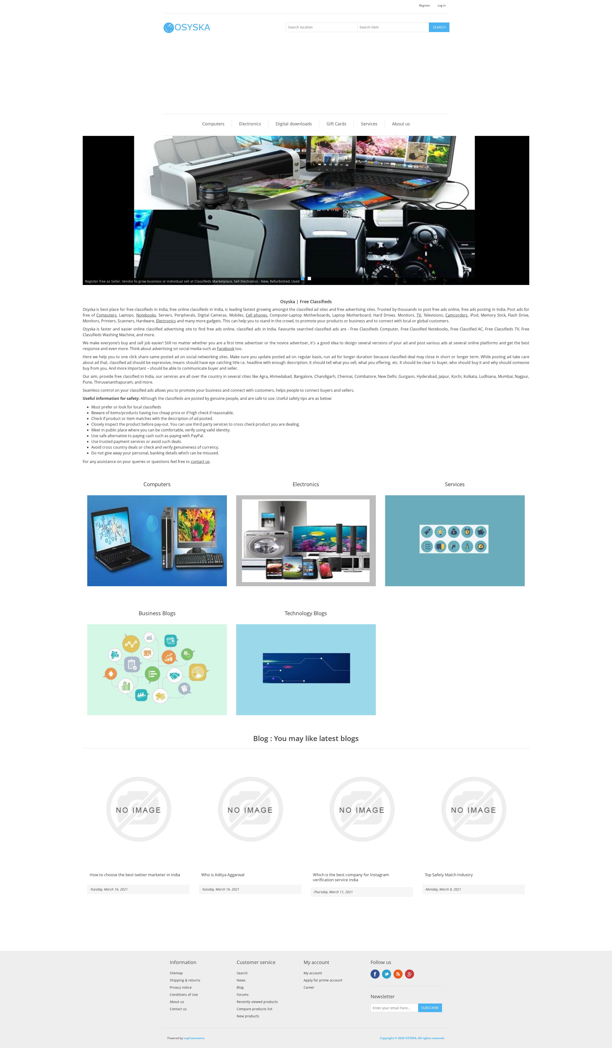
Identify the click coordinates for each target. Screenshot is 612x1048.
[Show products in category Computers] (157, 540)
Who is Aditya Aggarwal (222, 874)
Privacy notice (181, 987)
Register (424, 5)
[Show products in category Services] (455, 540)
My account (313, 973)
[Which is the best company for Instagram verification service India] (362, 809)
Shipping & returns (185, 980)
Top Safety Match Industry (449, 874)
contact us (200, 461)
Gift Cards (336, 124)
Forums (243, 994)
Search (242, 973)
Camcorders (456, 315)
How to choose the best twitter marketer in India (135, 874)
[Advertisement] (307, 78)
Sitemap (176, 973)
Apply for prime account (323, 980)
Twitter (386, 974)
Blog (260, 738)
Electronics (250, 124)
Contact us (178, 1009)
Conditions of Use (184, 994)
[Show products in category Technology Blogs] (306, 669)
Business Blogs (157, 613)
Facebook (225, 348)
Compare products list (254, 1009)
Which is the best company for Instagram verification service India (351, 877)
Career (309, 987)
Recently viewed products (257, 1001)
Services (369, 124)
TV (419, 315)
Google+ (409, 974)
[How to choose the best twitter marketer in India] (138, 809)
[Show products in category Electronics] (306, 540)
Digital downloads (294, 124)
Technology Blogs (306, 613)
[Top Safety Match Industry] (473, 809)
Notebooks (146, 315)
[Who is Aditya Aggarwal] (250, 809)
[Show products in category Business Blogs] (157, 669)
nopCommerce (194, 1038)
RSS (398, 974)
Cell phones (256, 315)
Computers (213, 124)
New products (248, 1016)
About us (401, 124)
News (241, 980)
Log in (442, 5)
